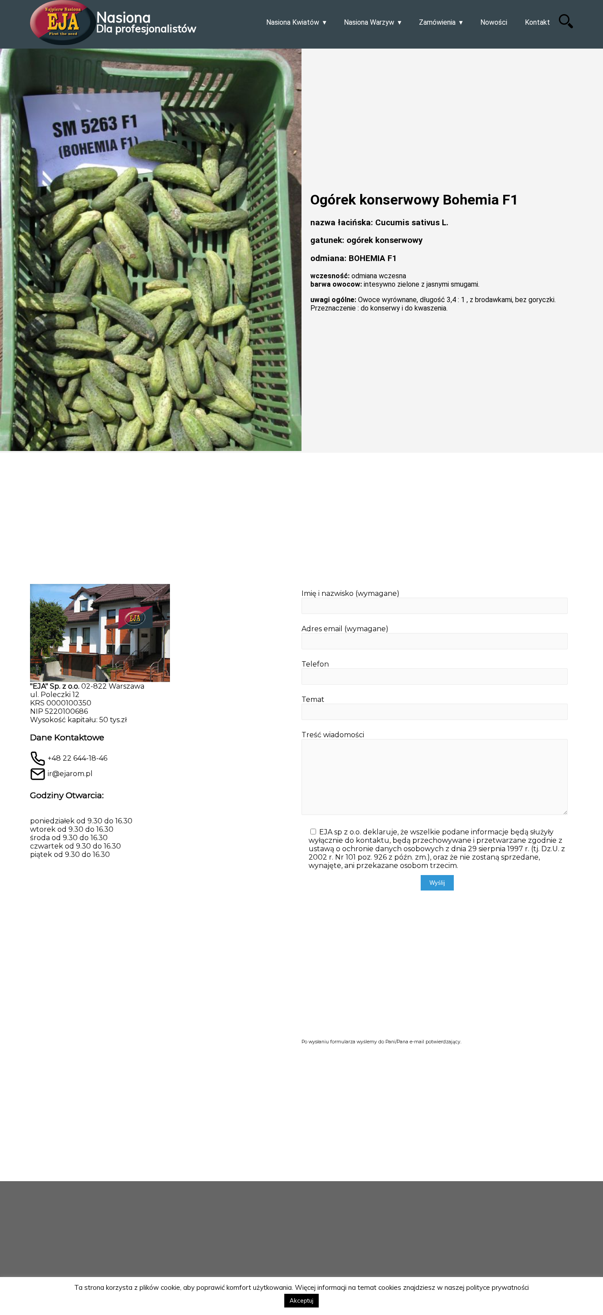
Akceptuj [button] (301, 1300)
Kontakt (537, 22)
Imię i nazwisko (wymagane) (350, 593)
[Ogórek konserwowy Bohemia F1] (151, 251)
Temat (313, 699)
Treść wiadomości (333, 735)
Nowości (493, 22)
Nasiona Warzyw (369, 22)
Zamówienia (437, 22)
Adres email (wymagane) (345, 629)
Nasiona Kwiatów (292, 22)
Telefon (315, 664)
